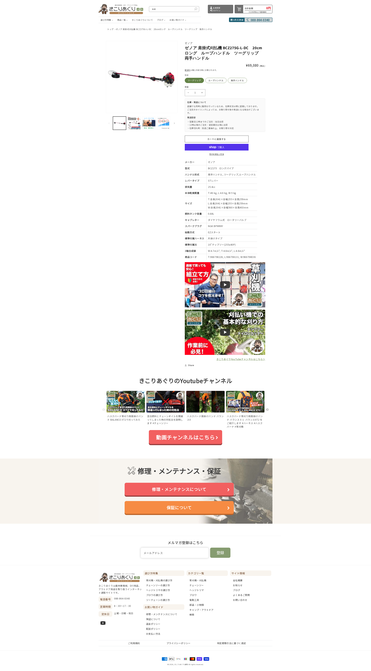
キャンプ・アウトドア (201, 609)
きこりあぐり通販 (181, 664)
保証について (179, 507)
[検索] (196, 9)
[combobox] (174, 9)
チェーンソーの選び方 (158, 585)
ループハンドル (215, 80)
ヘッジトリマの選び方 (158, 590)
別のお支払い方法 (216, 154)
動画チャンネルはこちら (185, 437)
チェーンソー (196, 585)
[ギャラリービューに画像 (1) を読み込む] (119, 123)
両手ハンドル (237, 80)
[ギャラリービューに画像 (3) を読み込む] (149, 123)
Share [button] (191, 365)
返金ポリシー (153, 624)
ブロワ (193, 595)
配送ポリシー (153, 629)
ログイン (216, 10)
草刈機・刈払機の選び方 (159, 580)
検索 (191, 614)
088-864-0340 (260, 19)
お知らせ (237, 585)
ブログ (236, 590)
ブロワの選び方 (154, 595)
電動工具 (194, 600)
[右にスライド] (174, 123)
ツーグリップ (194, 80)
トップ (110, 29)
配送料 (187, 70)
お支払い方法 (153, 633)
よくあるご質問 (241, 595)
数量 (187, 86)
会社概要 (237, 580)
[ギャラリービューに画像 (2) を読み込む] (134, 123)
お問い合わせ (240, 600)
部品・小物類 (196, 605)
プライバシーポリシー (179, 643)
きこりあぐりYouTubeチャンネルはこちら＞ (240, 359)
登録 (220, 552)
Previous (103, 409)
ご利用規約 (134, 643)
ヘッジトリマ (196, 590)
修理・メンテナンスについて (179, 489)
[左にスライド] (109, 123)
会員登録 (216, 8)
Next (267, 409)
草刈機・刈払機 (197, 580)
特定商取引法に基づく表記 (231, 643)
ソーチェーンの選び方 (158, 600)
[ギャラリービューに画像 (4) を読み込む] (163, 123)
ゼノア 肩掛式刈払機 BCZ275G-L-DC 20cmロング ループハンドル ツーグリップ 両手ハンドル (164, 29)
